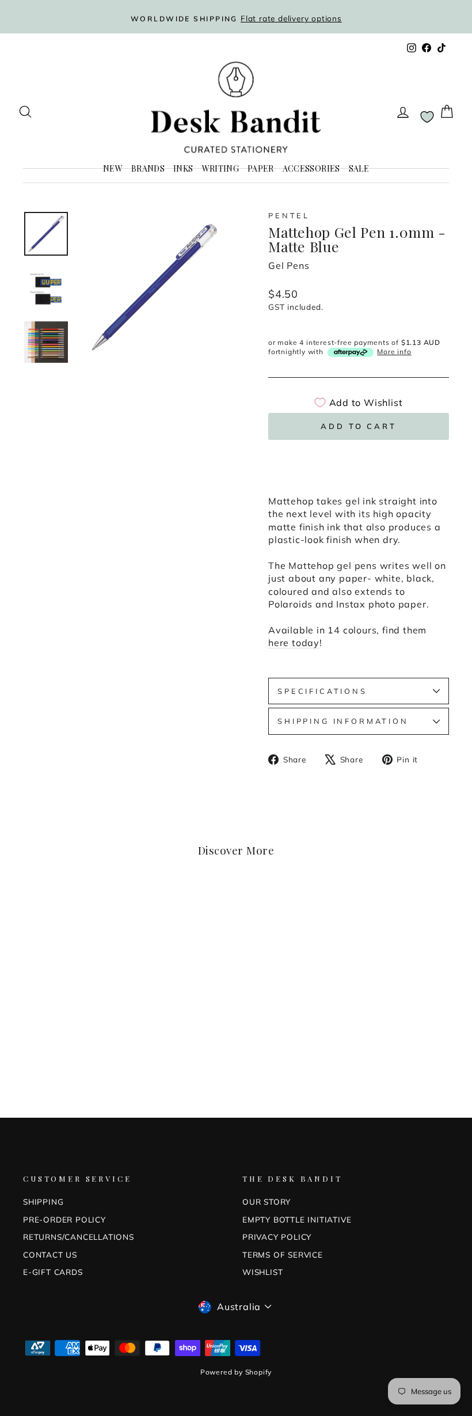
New (113, 168)
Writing (220, 168)
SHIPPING (43, 1201)
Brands (148, 168)
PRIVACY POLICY (276, 1237)
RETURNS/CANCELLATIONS (78, 1237)
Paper (261, 168)
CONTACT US (50, 1254)
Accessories (311, 168)
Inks (183, 168)
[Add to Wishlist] (106, 910)
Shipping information (343, 721)
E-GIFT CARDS (53, 1272)
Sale (359, 168)
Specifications (322, 691)
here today (293, 642)
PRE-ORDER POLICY (64, 1219)
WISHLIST (262, 1272)
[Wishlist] (427, 116)
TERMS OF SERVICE (282, 1254)
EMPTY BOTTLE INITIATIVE (296, 1219)
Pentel (289, 215)
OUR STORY (266, 1201)
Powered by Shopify (236, 1372)
